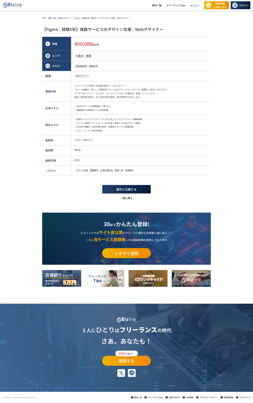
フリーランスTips (175, 5)
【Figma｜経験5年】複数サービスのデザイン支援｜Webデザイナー (101, 18)
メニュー (194, 5)
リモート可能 (81, 170)
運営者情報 (228, 397)
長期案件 (94, 170)
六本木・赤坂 (83, 56)
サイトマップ (244, 397)
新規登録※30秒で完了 (220, 5)
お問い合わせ (174, 397)
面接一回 (119, 170)
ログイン (244, 5)
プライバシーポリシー (209, 397)
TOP (44, 18)
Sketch (93, 66)
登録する (126, 360)
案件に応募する (126, 189)
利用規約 (189, 397)
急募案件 (129, 170)
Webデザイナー (64, 18)
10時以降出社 (106, 170)
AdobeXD (81, 66)
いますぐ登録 (126, 253)
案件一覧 (157, 5)
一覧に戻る (126, 197)
